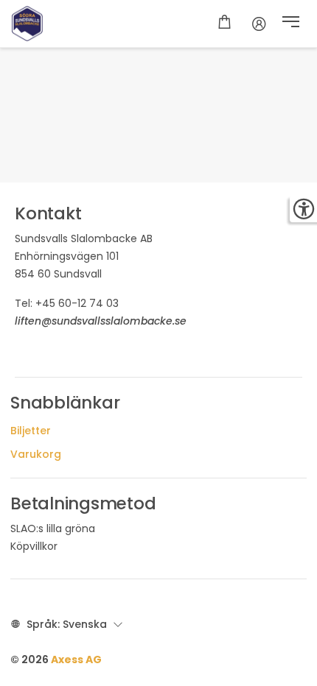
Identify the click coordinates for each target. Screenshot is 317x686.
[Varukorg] (224, 23)
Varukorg (35, 454)
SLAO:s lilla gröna (52, 528)
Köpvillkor (34, 546)
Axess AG (76, 659)
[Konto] (259, 23)
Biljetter (30, 430)
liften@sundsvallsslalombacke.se (101, 321)
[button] (290, 23)
